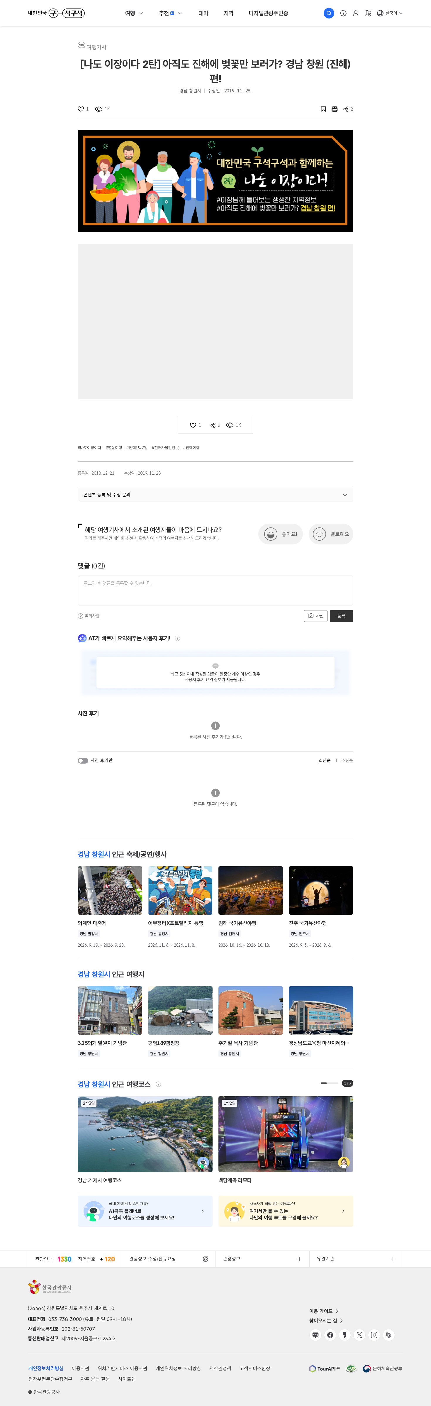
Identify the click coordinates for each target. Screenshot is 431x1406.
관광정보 (231, 1259)
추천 (164, 13)
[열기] (345, 495)
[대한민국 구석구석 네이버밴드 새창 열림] (389, 1335)
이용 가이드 (321, 1311)
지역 (229, 13)
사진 (319, 616)
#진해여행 (191, 447)
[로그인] (355, 13)
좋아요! (289, 534)
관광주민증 (268, 13)
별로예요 (339, 534)
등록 (341, 616)
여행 (130, 13)
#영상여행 (114, 447)
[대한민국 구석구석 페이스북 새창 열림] (330, 1335)
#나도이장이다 (89, 447)
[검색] (329, 13)
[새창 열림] (331, 109)
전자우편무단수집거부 (50, 1379)
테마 (203, 13)
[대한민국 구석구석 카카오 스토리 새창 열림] (345, 1335)
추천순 (347, 760)
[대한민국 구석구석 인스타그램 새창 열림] (374, 1335)
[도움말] (81, 616)
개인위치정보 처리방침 (178, 1368)
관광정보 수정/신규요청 (152, 1259)
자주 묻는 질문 (95, 1379)
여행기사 (96, 47)
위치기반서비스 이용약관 (122, 1368)
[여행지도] (368, 13)
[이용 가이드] (343, 13)
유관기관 (325, 1259)
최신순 (325, 760)
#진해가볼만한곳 (165, 447)
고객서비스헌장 (255, 1368)
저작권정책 (220, 1368)
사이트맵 (127, 1379)
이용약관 (80, 1368)
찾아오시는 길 (323, 1321)
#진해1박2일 (136, 447)
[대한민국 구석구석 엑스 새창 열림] (359, 1335)
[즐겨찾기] (320, 109)
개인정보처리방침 (46, 1368)
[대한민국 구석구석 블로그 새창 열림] (315, 1335)
